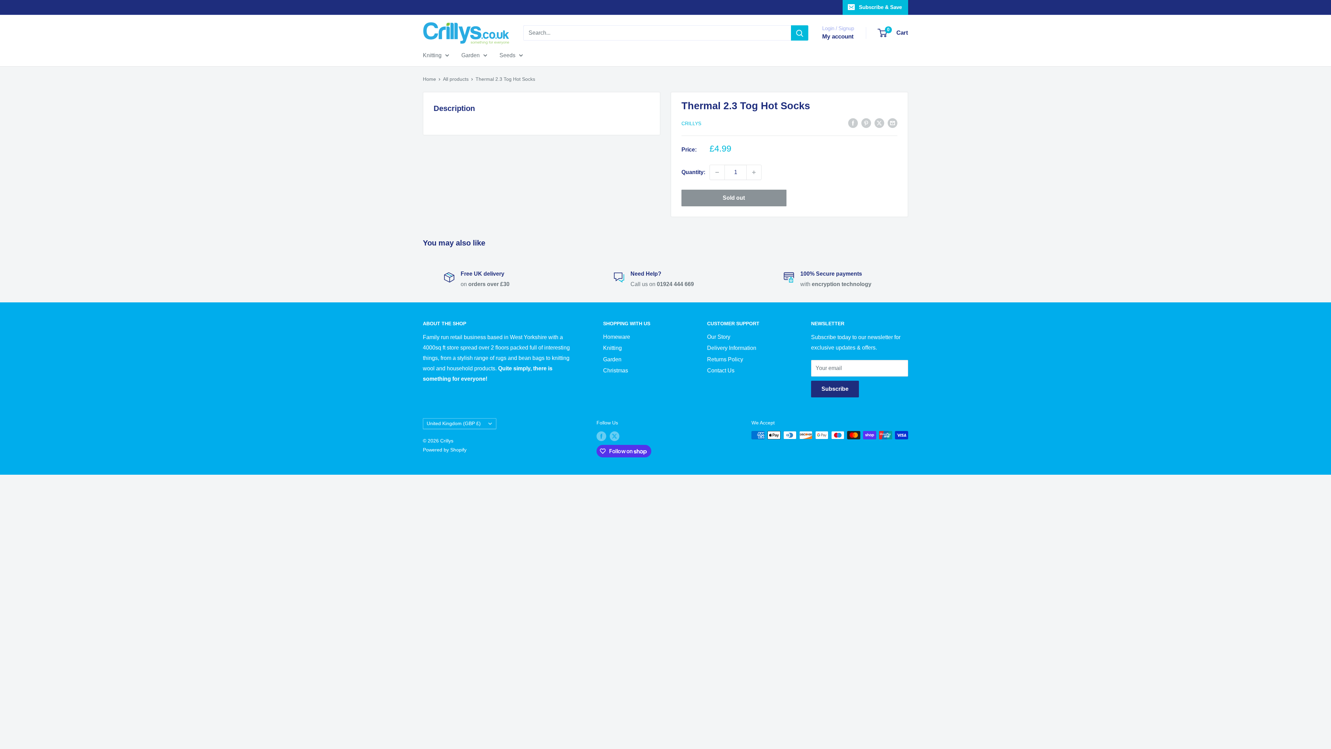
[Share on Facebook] (853, 123)
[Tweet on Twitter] (879, 123)
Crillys (691, 123)
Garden (470, 55)
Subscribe (835, 389)
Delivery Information (731, 348)
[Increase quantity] (754, 172)
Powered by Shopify (445, 450)
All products (456, 79)
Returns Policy (725, 359)
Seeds (507, 55)
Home (429, 79)
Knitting (432, 55)
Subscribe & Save (880, 7)
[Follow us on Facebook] (601, 436)
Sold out (734, 198)
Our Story (718, 337)
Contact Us (720, 370)
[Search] (799, 33)
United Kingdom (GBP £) (454, 423)
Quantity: (693, 172)
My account (838, 36)
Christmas (615, 370)
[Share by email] (892, 123)
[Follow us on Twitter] (614, 436)
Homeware (616, 337)
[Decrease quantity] (717, 172)
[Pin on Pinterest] (866, 123)
